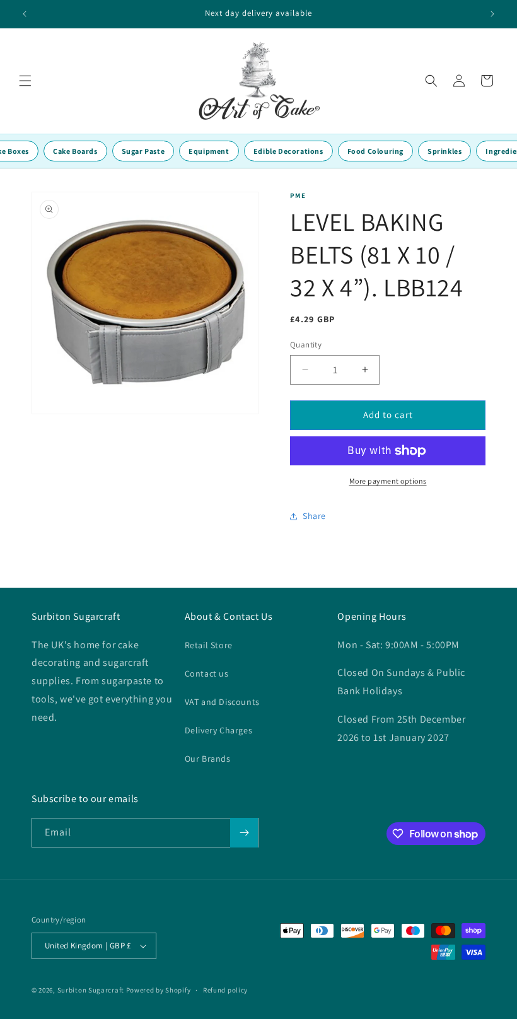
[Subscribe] (244, 832)
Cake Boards (75, 151)
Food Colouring (375, 151)
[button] (25, 81)
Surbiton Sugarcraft (90, 990)
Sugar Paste (143, 151)
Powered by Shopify (158, 990)
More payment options (388, 481)
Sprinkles (444, 151)
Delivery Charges (219, 730)
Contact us (207, 673)
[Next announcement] (492, 14)
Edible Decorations (288, 151)
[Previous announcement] (24, 14)
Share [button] (314, 515)
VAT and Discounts (222, 701)
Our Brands (208, 758)
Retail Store (209, 645)
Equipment (209, 151)
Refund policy (225, 990)
